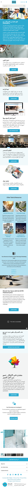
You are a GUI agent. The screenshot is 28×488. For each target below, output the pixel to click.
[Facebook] (8, 474)
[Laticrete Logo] (12, 2)
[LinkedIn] (18, 474)
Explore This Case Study (13, 347)
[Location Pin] (26, 2)
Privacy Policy (23, 477)
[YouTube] (16, 474)
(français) (13, 273)
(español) (13, 271)
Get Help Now (13, 418)
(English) (13, 269)
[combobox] (14, 6)
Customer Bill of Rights (7, 477)
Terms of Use (16, 477)
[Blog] (21, 474)
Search (24, 6)
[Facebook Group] (10, 474)
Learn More (14, 98)
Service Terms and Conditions (14, 479)
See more (14, 69)
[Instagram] (13, 474)
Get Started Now (14, 130)
